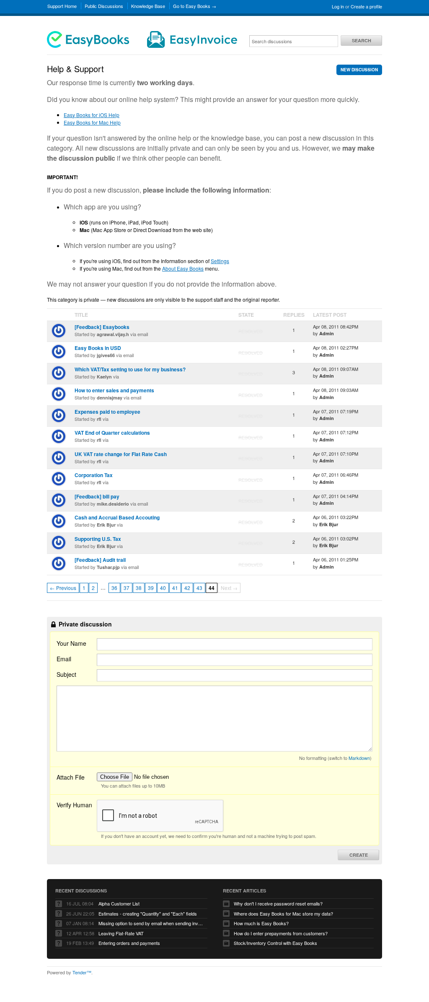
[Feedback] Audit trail (100, 560)
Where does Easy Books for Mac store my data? (283, 913)
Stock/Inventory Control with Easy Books (275, 942)
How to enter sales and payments (114, 390)
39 (151, 587)
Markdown (359, 757)
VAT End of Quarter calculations (112, 432)
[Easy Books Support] (142, 46)
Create (358, 855)
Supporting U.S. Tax (98, 539)
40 (163, 587)
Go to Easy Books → (194, 6)
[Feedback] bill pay (97, 496)
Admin (326, 333)
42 (187, 587)
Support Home (62, 6)
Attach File (71, 777)
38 (139, 587)
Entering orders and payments (129, 942)
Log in (338, 6)
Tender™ (81, 972)
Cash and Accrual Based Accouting (117, 517)
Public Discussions (104, 6)
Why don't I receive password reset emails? (278, 903)
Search (361, 40)
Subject (66, 674)
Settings (220, 260)
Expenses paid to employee (107, 411)
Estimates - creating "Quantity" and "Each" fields (147, 913)
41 (175, 587)
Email (64, 659)
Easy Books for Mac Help (92, 122)
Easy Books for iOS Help (91, 114)
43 (199, 587)
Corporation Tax (94, 475)
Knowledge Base (148, 6)
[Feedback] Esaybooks (102, 327)
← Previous (63, 587)
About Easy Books (183, 268)
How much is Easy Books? (261, 923)
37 (126, 587)
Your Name (71, 643)
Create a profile (366, 6)
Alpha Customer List (119, 903)
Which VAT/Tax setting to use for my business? (130, 369)
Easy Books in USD (98, 348)
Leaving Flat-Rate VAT (121, 933)
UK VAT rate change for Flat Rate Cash (121, 454)
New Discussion (359, 70)
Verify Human (74, 805)
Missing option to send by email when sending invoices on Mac (150, 923)
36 (114, 587)
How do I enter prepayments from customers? (281, 933)
